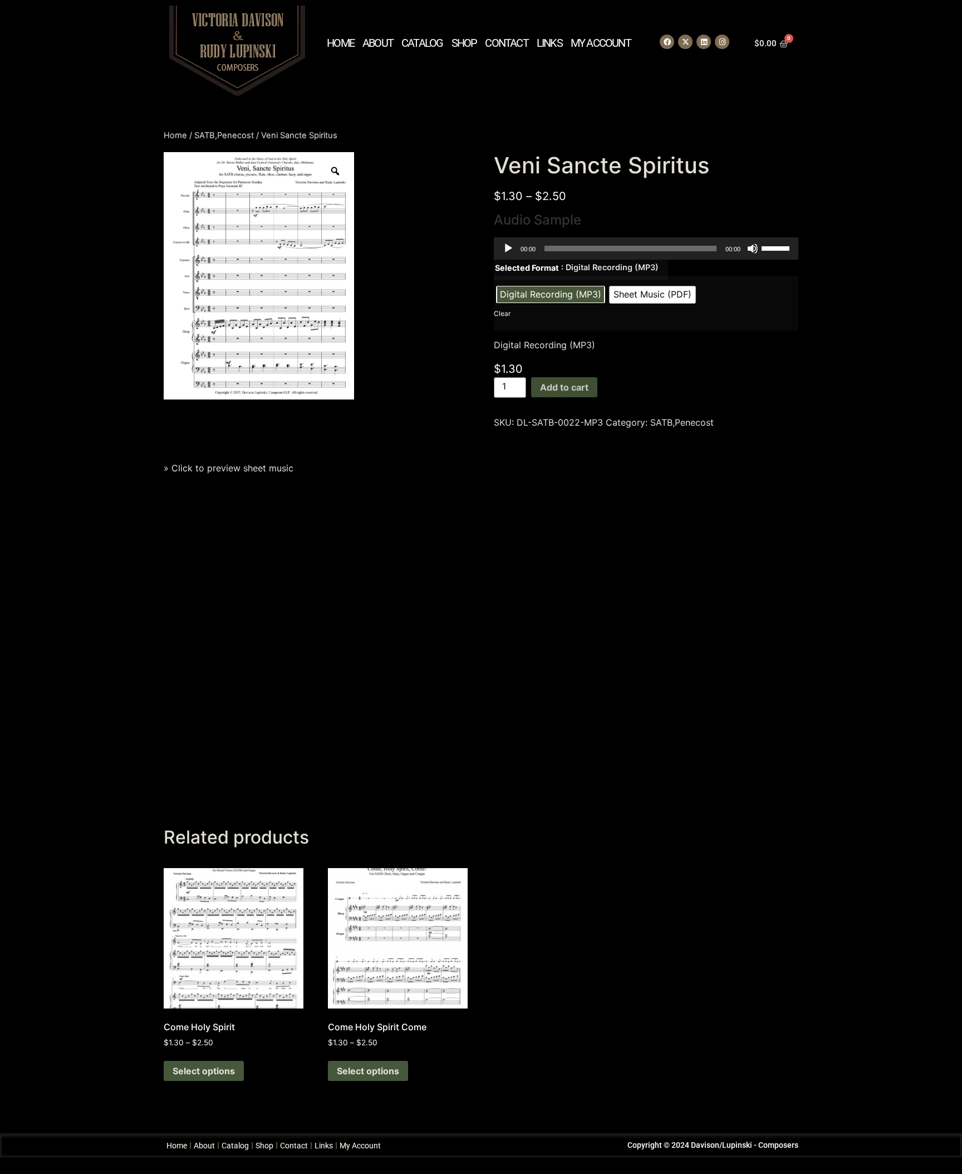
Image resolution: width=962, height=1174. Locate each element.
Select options (204, 1070)
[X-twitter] (685, 42)
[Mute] (752, 248)
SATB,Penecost (224, 135)
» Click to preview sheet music (228, 468)
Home (340, 42)
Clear (502, 313)
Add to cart (564, 387)
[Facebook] (667, 42)
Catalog (422, 42)
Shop (464, 42)
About (377, 42)
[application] (646, 248)
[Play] (508, 248)
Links (549, 42)
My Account (601, 42)
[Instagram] (722, 42)
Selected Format (527, 268)
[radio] (550, 294)
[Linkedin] (703, 42)
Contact (506, 42)
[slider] (777, 247)
